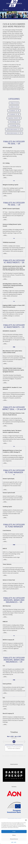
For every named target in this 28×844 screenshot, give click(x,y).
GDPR (12, 842)
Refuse (14, 835)
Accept (14, 831)
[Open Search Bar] (24, 9)
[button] (26, 820)
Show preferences (14, 839)
